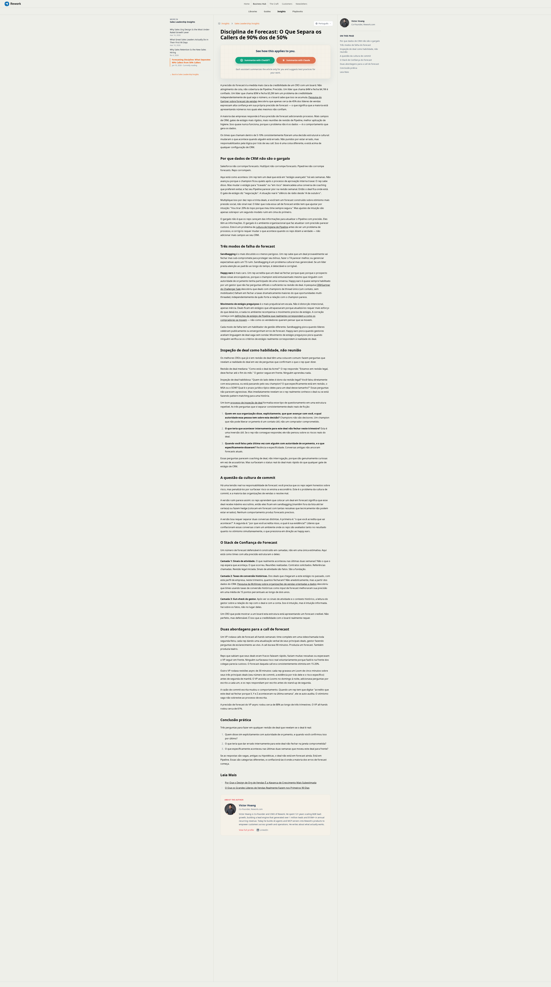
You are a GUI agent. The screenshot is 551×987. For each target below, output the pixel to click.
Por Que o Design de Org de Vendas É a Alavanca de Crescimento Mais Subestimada (270, 782)
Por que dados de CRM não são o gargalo (360, 41)
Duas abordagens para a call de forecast (359, 64)
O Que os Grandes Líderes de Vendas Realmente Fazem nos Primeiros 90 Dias (267, 787)
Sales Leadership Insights (247, 23)
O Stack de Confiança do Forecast (356, 60)
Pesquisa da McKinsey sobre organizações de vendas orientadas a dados (277, 584)
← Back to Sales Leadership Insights (184, 74)
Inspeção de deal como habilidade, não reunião (359, 50)
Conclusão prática (348, 68)
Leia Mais (344, 72)
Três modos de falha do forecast (355, 45)
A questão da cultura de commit (355, 56)
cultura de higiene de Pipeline (272, 227)
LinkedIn (264, 830)
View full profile (246, 830)
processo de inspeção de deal (246, 402)
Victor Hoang (247, 805)
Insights (225, 23)
